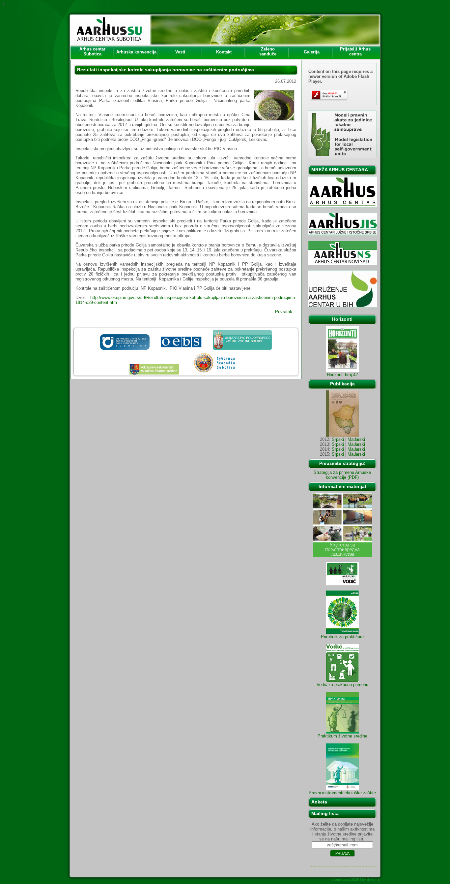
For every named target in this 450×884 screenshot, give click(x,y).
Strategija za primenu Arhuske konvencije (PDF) (342, 475)
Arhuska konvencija (136, 51)
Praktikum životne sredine (342, 736)
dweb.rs (373, 879)
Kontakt (224, 51)
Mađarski (356, 439)
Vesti (180, 51)
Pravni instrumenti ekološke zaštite (342, 792)
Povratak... (285, 311)
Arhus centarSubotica (92, 51)
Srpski (338, 439)
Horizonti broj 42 (342, 374)
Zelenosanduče (267, 51)
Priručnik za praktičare (342, 636)
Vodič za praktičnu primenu (342, 684)
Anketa (319, 801)
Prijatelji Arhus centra (355, 51)
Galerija (312, 51)
